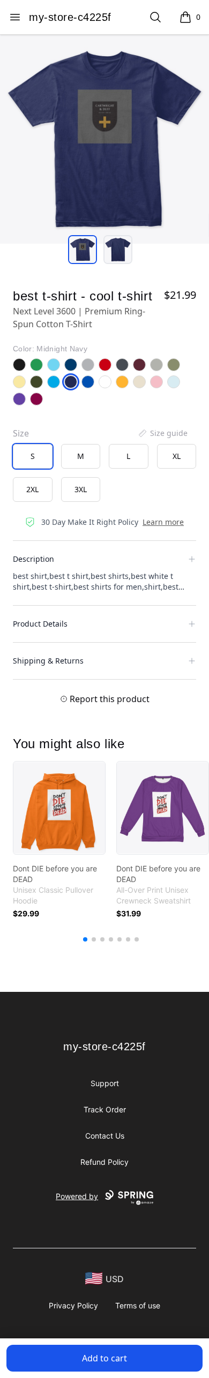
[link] (59, 808)
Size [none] (21, 433)
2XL (32, 489)
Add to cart (104, 1358)
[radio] (33, 456)
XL (177, 456)
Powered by (77, 1196)
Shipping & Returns (48, 661)
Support (105, 1083)
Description (33, 559)
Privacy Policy (73, 1305)
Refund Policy (104, 1161)
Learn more (163, 522)
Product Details (40, 624)
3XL (80, 489)
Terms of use (137, 1305)
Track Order (105, 1109)
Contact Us (104, 1135)
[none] (162, 433)
